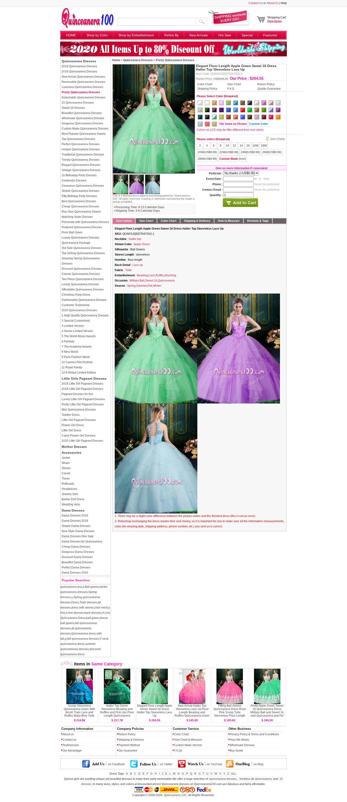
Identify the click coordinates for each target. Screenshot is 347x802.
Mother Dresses (74, 447)
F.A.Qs (178, 750)
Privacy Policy (239, 734)
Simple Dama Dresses (76, 526)
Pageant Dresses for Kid (77, 394)
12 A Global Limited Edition (79, 372)
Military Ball (137, 280)
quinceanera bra (71, 586)
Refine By (171, 35)
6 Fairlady (68, 341)
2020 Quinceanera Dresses (79, 310)
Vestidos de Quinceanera (255, 779)
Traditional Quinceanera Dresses (83, 154)
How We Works (239, 739)
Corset (66, 473)
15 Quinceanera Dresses (78, 102)
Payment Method (129, 745)
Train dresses (88, 602)
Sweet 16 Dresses (73, 107)
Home (116, 60)
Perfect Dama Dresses (76, 567)
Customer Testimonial (75, 305)
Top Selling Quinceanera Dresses (83, 253)
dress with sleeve (82, 607)
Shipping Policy (207, 88)
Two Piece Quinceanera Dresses (83, 279)
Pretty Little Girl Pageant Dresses (83, 404)
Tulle (128, 270)
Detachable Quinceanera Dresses (83, 97)
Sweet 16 (151, 280)
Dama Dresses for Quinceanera (82, 541)
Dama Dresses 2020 (75, 572)
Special (247, 35)
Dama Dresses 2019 (75, 515)
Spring (131, 285)
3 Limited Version (73, 326)
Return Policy (266, 84)
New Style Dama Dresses (78, 531)
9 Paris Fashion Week (76, 357)
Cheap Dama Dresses (76, 546)
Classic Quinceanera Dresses (81, 274)
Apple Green (142, 244)
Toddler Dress (71, 414)
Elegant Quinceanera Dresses (81, 165)
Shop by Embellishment (136, 35)
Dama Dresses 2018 (75, 520)
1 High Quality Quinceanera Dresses (85, 315)
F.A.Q (230, 88)
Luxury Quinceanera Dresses (80, 237)
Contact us (69, 739)
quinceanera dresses (223, 779)
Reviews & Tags (258, 221)
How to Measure (229, 221)
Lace (151, 275)
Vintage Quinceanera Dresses (81, 170)
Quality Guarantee (269, 88)
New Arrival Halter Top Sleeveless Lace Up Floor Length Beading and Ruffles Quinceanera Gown (192, 710)
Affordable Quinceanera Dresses (83, 289)
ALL (233, 773)
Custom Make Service (188, 745)
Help (284, 3)
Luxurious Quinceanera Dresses (82, 87)
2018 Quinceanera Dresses (79, 71)
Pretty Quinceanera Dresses (81, 92)
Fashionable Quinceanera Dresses (84, 300)
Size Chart (234, 84)
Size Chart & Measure (188, 739)
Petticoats (68, 483)
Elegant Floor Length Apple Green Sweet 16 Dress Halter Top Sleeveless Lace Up (154, 710)
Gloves (66, 468)
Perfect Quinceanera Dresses (80, 144)
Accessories (71, 452)
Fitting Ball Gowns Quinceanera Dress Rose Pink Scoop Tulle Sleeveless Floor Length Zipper (229, 712)
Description (124, 221)
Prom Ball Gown (72, 232)
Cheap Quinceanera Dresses (80, 206)
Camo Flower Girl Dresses (78, 435)
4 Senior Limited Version (77, 331)
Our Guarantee (127, 750)
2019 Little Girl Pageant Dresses (82, 383)
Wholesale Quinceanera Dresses (83, 118)
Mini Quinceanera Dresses (79, 409)
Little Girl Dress (71, 430)
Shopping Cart (276, 19)
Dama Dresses (73, 510)
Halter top (135, 239)
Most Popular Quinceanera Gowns (84, 133)
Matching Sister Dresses (77, 216)
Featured (270, 35)
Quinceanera (166, 280)
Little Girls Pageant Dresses (84, 378)
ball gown (92, 618)
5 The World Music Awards (79, 336)
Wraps (66, 463)
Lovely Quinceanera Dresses (80, 284)
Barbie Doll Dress (73, 499)
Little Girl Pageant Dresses (79, 420)
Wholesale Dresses (242, 745)
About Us (273, 3)
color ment (101, 607)
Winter (157, 285)
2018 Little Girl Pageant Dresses (82, 389)
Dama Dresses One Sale (77, 536)
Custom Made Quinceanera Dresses (85, 128)
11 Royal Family (72, 367)
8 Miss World (70, 351)
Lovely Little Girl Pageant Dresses (83, 399)
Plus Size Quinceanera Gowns (81, 211)
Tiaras (66, 478)
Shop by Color (97, 35)
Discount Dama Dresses (77, 557)
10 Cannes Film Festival (77, 362)
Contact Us (256, 3)
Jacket (66, 457)
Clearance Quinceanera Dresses (83, 185)
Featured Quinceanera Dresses (82, 227)
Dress (75, 602)
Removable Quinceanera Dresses (83, 82)
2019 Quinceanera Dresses (79, 66)
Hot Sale (224, 35)
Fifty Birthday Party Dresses (79, 196)
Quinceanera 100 (175, 795)
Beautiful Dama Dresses (77, 562)
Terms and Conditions (265, 734)
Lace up (137, 265)
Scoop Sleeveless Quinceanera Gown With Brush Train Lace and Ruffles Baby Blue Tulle (79, 710)
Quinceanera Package (76, 242)
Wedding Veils (71, 504)
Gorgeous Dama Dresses (78, 552)
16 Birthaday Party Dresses (79, 175)
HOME (71, 35)
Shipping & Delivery (197, 221)
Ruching (170, 275)
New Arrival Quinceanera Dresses (83, 76)
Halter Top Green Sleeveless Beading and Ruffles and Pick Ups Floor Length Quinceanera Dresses (117, 712)
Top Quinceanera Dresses (78, 139)
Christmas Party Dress (76, 294)
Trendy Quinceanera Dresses (80, 159)
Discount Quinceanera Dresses (82, 268)
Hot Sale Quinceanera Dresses (82, 248)
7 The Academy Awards (77, 346)
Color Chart (204, 84)
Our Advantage (72, 750)
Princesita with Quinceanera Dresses (85, 222)
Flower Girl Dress (73, 425)
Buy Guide (236, 750)
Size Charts (277, 139)
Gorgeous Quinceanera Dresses (82, 123)
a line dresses (75, 612)
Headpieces (69, 489)
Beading (142, 275)
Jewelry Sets (70, 494)
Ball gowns (92, 586)
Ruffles (160, 275)
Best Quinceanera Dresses (79, 201)
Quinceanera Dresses (79, 61)
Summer (141, 285)
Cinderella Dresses (74, 180)
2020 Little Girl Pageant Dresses (82, 440)
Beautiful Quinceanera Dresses (82, 113)
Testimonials (71, 745)
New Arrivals (198, 35)
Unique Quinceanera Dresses (81, 149)
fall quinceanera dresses (83, 638)
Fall (150, 285)
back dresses (93, 612)
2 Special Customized (76, 320)
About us (68, 734)
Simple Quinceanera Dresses (80, 191)
